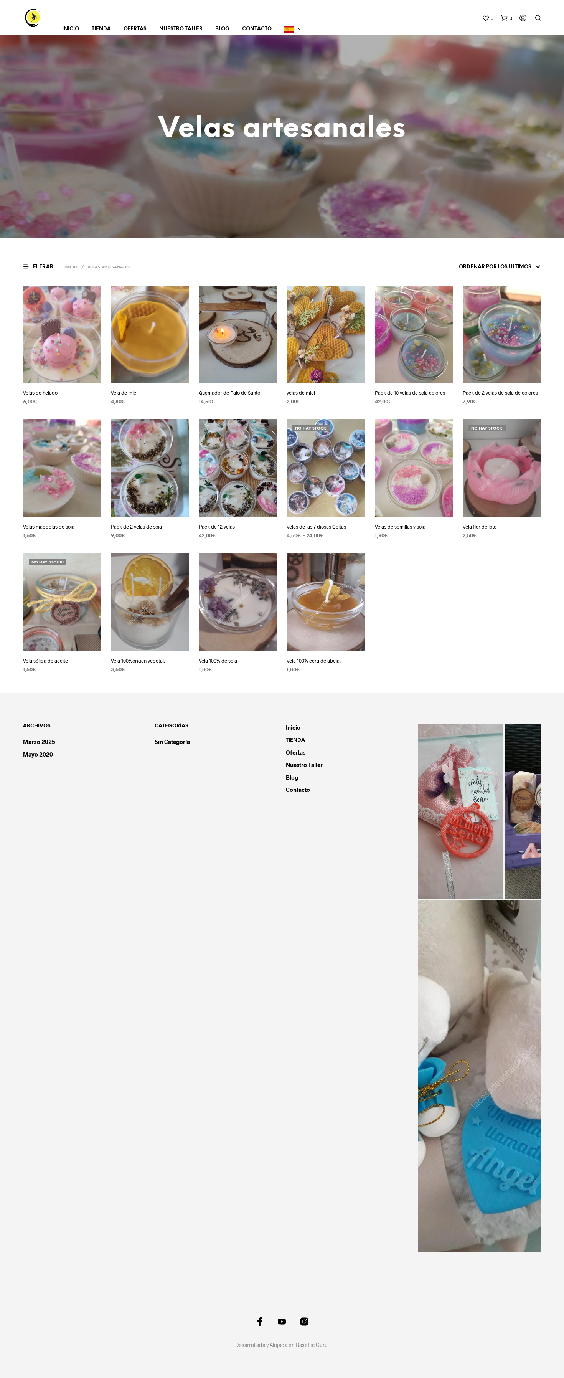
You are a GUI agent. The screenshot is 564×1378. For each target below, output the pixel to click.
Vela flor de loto (479, 527)
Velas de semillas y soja (400, 527)
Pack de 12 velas (217, 527)
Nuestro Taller (181, 28)
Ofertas (135, 28)
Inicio (70, 28)
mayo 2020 (38, 754)
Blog (222, 28)
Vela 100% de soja (218, 661)
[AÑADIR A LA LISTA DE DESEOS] (69, 377)
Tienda (101, 28)
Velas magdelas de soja (48, 527)
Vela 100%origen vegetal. (138, 661)
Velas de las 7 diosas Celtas (316, 527)
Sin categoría (172, 741)
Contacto (257, 28)
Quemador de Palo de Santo (229, 393)
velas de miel (301, 393)
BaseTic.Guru (312, 1345)
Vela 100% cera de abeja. (314, 661)
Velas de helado (40, 393)
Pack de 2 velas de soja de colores (500, 393)
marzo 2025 (39, 741)
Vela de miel (124, 393)
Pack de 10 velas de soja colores (410, 393)
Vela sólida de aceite (45, 661)
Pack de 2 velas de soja (136, 527)
